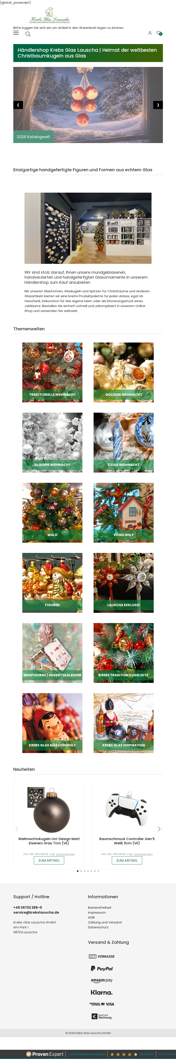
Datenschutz (98, 927)
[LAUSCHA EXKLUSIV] (124, 582)
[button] (78, 871)
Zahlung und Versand (105, 922)
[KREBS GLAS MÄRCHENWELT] (52, 723)
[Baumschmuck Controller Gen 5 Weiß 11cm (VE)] (127, 808)
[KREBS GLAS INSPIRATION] (124, 723)
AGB (91, 917)
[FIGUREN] (52, 582)
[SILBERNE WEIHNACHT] (52, 442)
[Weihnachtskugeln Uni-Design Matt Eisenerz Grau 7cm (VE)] (49, 808)
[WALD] (52, 512)
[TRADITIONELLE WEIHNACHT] (52, 372)
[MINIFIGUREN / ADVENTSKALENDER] (52, 652)
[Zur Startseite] (50, 15)
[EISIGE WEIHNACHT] (124, 442)
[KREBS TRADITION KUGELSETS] (124, 652)
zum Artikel (49, 860)
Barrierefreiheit (100, 907)
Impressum (97, 912)
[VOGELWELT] (124, 512)
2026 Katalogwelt (33, 136)
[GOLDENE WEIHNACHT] (124, 372)
